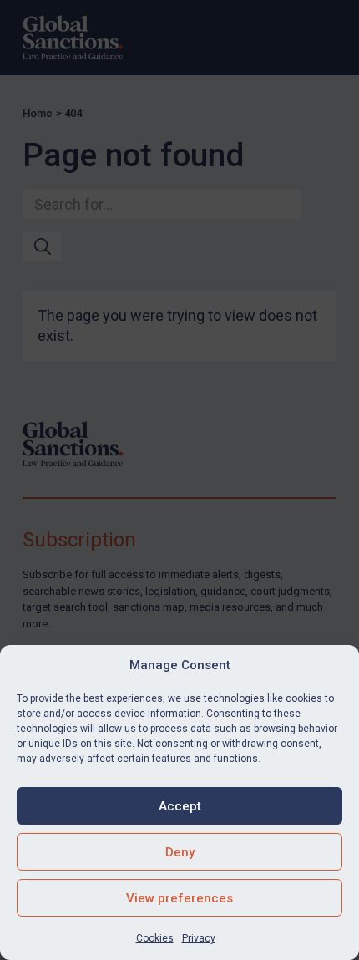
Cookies (155, 938)
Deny (180, 852)
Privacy (198, 938)
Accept (180, 806)
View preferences (179, 898)
